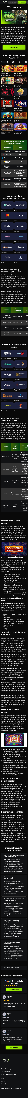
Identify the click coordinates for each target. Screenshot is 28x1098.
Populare (3, 62)
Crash (16, 62)
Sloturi (22, 62)
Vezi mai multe (14, 1047)
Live (10, 62)
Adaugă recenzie (14, 989)
